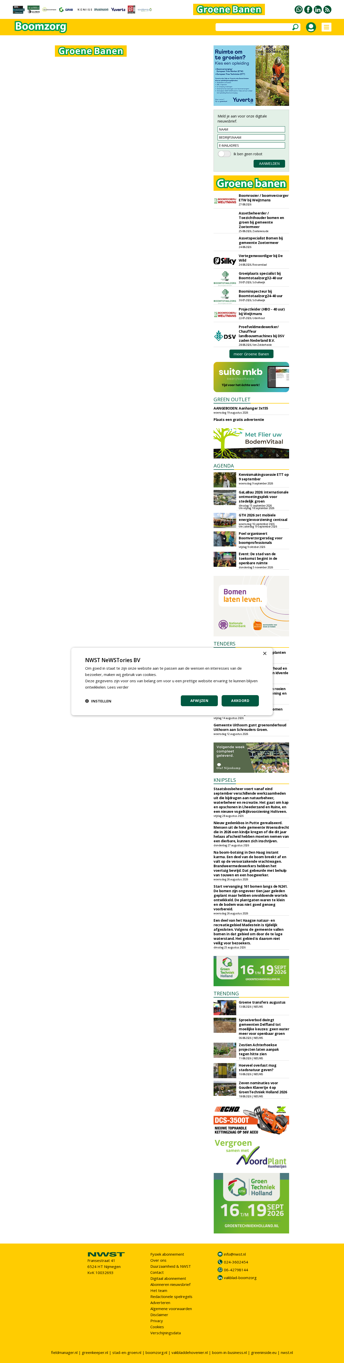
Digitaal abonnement (168, 1278)
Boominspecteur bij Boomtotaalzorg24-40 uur (261, 293)
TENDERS (224, 643)
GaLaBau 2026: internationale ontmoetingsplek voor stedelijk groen (263, 497)
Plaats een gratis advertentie (239, 419)
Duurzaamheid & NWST (170, 1266)
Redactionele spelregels (171, 1296)
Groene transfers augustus (262, 1002)
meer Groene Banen (251, 353)
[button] (98, 701)
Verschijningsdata (165, 1332)
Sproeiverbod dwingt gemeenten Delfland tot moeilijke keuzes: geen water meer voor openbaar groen (264, 1026)
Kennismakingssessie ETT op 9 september (264, 476)
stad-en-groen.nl (126, 1352)
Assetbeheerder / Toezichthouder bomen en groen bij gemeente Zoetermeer (261, 220)
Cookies (157, 1326)
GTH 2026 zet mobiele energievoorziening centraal (263, 517)
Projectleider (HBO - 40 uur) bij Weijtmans (262, 311)
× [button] (264, 654)
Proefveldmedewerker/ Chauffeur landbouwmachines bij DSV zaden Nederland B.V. (261, 333)
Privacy (156, 1320)
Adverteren (160, 1302)
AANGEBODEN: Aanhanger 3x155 (241, 408)
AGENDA (224, 465)
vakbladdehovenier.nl (189, 1352)
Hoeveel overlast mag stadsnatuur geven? (257, 1067)
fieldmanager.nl (64, 1352)
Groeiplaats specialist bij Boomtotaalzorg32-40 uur (261, 275)
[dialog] (172, 681)
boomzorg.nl (156, 1352)
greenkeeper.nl (95, 1352)
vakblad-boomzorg (240, 1277)
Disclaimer (159, 1314)
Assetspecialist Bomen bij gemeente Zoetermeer (261, 240)
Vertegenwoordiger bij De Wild (261, 258)
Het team (158, 1290)
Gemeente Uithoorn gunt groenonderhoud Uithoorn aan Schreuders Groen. (250, 727)
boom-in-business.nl (229, 1352)
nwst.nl (287, 1352)
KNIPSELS (225, 780)
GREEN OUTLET (232, 399)
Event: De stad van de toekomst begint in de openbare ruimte (258, 558)
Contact (157, 1272)
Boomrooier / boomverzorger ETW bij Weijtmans (263, 197)
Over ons (158, 1260)
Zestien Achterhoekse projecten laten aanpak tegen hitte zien (259, 1049)
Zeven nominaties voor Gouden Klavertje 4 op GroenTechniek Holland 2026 (263, 1087)
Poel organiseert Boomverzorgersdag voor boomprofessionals (260, 538)
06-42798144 (236, 1269)
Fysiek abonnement (167, 1254)
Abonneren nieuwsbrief (170, 1284)
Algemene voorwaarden (171, 1308)
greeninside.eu (264, 1352)
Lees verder (118, 687)
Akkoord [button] (240, 700)
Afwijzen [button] (199, 700)
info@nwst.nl (235, 1254)
